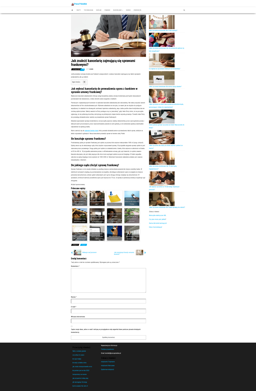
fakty (78, 10)
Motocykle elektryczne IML (157, 215)
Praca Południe (80, 4)
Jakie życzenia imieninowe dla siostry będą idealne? (165, 86)
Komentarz (75, 266)
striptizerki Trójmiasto (108, 362)
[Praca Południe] (72, 10)
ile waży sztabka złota (79, 363)
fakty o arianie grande (79, 351)
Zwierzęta (137, 10)
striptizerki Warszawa (107, 366)
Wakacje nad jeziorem (89, 252)
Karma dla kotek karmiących (158, 223)
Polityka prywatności (107, 349)
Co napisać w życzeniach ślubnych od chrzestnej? (164, 69)
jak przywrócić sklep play (80, 378)
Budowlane (117, 10)
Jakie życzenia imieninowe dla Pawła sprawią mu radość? (167, 207)
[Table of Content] (84, 82)
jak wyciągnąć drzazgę (79, 382)
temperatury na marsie (79, 374)
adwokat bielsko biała (91, 131)
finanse (107, 10)
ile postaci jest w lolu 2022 (80, 370)
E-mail (73, 307)
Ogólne (98, 10)
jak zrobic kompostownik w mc (82, 367)
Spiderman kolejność (107, 369)
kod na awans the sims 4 (80, 386)
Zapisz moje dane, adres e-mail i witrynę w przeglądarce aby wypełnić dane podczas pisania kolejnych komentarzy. (105, 330)
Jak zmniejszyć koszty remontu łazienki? (124, 253)
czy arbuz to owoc (78, 355)
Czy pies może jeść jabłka (157, 219)
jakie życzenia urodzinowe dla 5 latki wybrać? (163, 30)
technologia (88, 10)
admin (91, 69)
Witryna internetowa (78, 317)
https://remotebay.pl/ (155, 227)
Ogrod (128, 10)
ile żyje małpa (76, 359)
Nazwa (74, 297)
